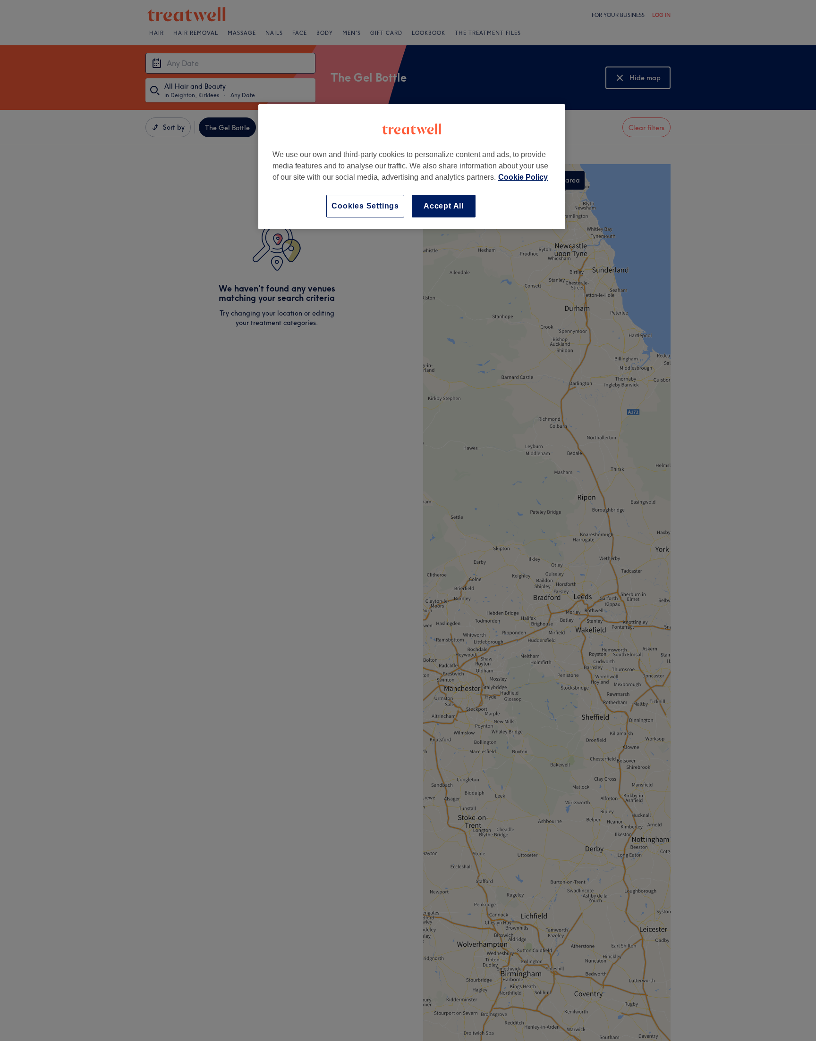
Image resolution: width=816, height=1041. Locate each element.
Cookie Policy (523, 177)
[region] (411, 166)
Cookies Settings (365, 206)
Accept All (444, 206)
